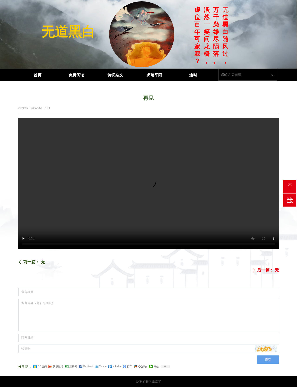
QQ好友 (142, 366)
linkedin (117, 366)
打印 (129, 366)
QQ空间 (42, 366)
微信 (156, 366)
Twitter (103, 366)
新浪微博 (58, 366)
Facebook (88, 366)
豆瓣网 (73, 366)
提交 (268, 359)
